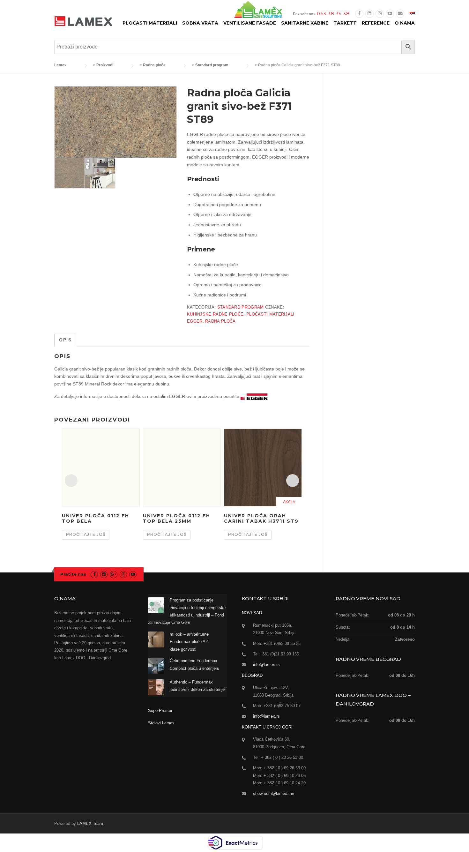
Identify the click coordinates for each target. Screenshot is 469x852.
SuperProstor (161, 710)
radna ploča (220, 321)
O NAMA (405, 23)
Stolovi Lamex (161, 723)
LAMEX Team (90, 823)
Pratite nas (73, 574)
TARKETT (345, 23)
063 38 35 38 (333, 14)
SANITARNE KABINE (304, 23)
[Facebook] (359, 13)
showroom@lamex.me (273, 793)
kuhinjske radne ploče (215, 314)
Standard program (240, 307)
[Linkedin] (369, 13)
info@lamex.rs (266, 664)
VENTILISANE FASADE (249, 23)
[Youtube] (390, 13)
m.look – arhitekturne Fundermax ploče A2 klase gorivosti (189, 642)
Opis (65, 339)
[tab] (65, 340)
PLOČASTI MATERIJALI (150, 23)
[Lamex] (83, 20)
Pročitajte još (85, 534)
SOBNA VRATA (200, 23)
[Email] (400, 13)
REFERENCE (376, 23)
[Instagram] (380, 13)
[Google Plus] (113, 574)
